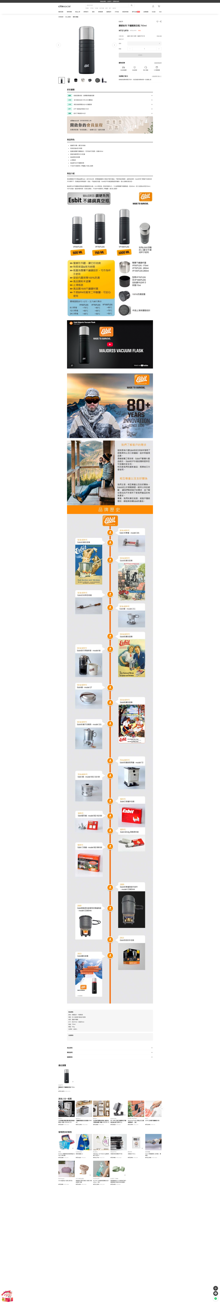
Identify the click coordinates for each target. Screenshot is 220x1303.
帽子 (110, 8)
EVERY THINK (114, 1178)
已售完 (140, 55)
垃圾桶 (96, 8)
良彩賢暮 (147, 1151)
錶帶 (106, 8)
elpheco (78, 1118)
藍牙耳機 (102, 8)
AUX (146, 1118)
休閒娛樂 (60, 17)
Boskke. (95, 1151)
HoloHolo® (96, 1178)
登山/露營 (68, 17)
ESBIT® (60, 1085)
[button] (61, 80)
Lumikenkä (79, 1151)
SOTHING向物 (80, 1178)
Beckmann (61, 1178)
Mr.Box (60, 1118)
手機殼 (87, 8)
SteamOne (113, 1151)
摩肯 (59, 1151)
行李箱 (91, 8)
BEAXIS (130, 1151)
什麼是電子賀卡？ (157, 76)
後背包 (114, 8)
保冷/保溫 (75, 17)
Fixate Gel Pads (132, 1118)
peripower (113, 1118)
